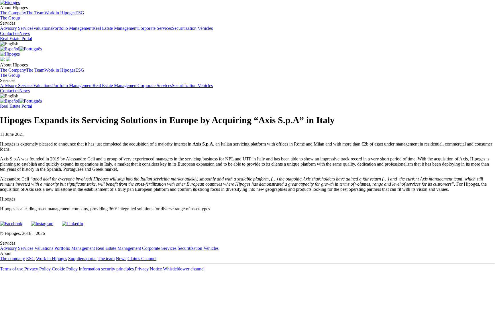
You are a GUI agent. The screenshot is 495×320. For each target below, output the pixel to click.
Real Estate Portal (16, 38)
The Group (10, 17)
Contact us (9, 33)
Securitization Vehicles (192, 28)
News (24, 33)
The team (106, 258)
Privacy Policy (37, 268)
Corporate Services (155, 28)
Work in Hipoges (59, 12)
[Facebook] (11, 221)
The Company (13, 12)
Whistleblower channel (184, 268)
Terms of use (11, 268)
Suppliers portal (82, 258)
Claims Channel (141, 258)
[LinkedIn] (72, 221)
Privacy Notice (148, 268)
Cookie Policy (65, 268)
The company (12, 258)
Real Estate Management (115, 28)
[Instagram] (42, 221)
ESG (79, 12)
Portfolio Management (72, 28)
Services (106, 26)
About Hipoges (42, 10)
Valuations (42, 28)
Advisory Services (16, 28)
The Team (35, 12)
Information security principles (106, 268)
